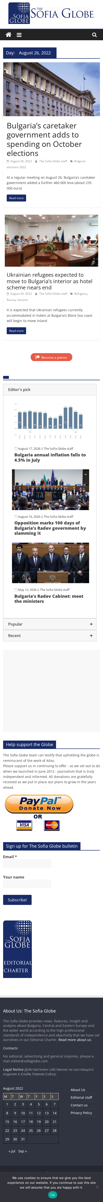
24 (23, 1130)
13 (47, 1113)
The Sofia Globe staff (53, 161)
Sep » (22, 1151)
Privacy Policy (81, 1112)
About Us (78, 1089)
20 (47, 1121)
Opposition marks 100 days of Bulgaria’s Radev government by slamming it (50, 528)
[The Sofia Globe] (8, 35)
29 (7, 1139)
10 (23, 1113)
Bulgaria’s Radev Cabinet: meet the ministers (48, 598)
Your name (13, 877)
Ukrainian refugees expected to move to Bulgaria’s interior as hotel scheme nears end (49, 281)
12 (39, 1113)
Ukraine (22, 300)
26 (39, 1130)
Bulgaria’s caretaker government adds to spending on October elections (44, 139)
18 (31, 1121)
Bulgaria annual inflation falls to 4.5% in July (50, 457)
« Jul (12, 1151)
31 (23, 1139)
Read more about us (74, 1039)
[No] (97, 1187)
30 (15, 1139)
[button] (50, 389)
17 (23, 1121)
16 (15, 1121)
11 (31, 1113)
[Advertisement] (51, 691)
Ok (53, 1195)
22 (7, 1130)
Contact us (79, 1105)
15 (7, 1121)
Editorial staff (81, 1097)
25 (31, 1130)
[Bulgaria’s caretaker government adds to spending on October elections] (51, 65)
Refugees (80, 294)
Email (10, 856)
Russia (11, 300)
